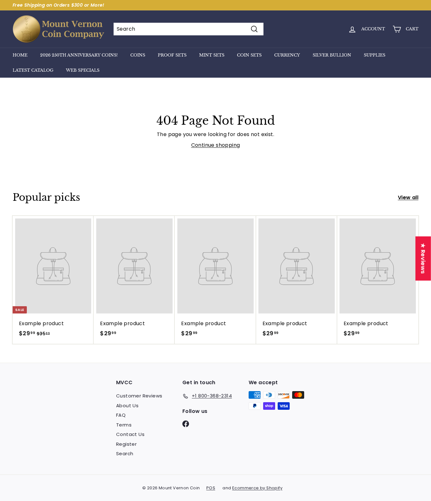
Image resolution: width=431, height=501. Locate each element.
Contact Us (130, 434)
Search (124, 453)
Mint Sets (211, 55)
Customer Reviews (139, 395)
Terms (124, 424)
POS (210, 488)
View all (408, 197)
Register (126, 444)
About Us (127, 405)
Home (20, 55)
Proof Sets (172, 55)
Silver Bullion (332, 55)
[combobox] (188, 29)
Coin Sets (249, 55)
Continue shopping (215, 145)
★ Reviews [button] (423, 258)
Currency (287, 55)
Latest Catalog (33, 70)
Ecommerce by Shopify (257, 488)
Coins (137, 55)
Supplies (374, 55)
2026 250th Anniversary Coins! (79, 55)
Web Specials (82, 70)
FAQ (121, 415)
